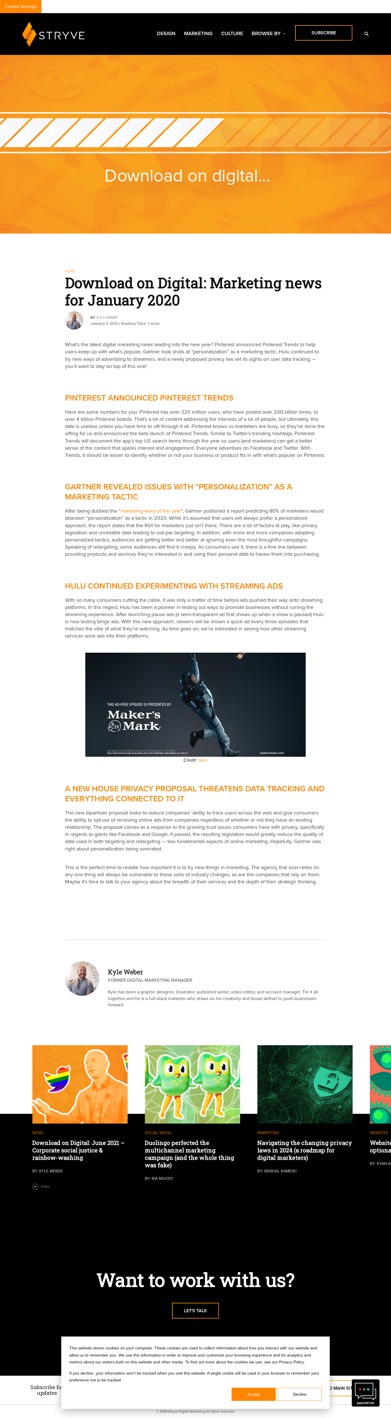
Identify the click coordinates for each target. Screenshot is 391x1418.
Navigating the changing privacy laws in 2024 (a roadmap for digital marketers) (304, 1150)
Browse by (266, 33)
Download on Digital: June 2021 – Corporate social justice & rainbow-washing (78, 1150)
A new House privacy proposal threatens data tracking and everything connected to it (195, 793)
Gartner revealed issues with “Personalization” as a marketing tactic (178, 491)
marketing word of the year (151, 511)
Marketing (198, 33)
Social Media (158, 1132)
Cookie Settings (21, 6)
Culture (232, 33)
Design (166, 33)
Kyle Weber (107, 317)
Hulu (203, 760)
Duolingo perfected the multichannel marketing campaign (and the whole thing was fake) (189, 1154)
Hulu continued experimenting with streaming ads (174, 586)
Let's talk (195, 1310)
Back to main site (334, 1388)
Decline (300, 1394)
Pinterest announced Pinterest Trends (149, 397)
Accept (254, 1394)
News (70, 271)
